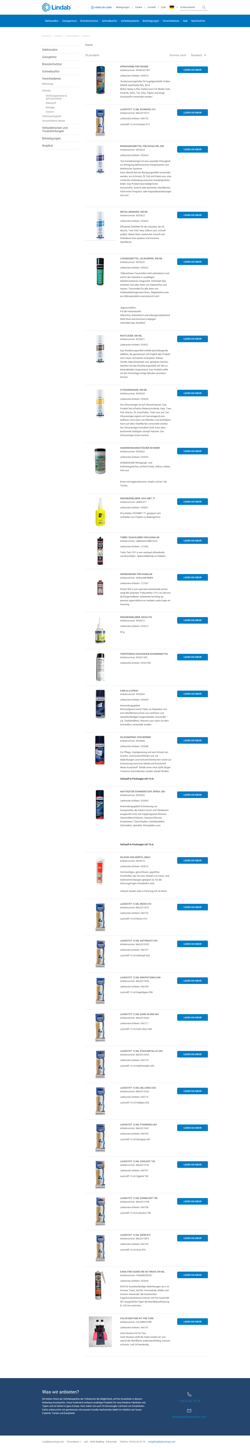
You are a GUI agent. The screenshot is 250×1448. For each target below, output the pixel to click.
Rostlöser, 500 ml (131, 335)
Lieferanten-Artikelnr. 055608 (134, 746)
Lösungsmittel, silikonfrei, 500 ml (141, 258)
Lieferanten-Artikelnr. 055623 (134, 220)
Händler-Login (103, 7)
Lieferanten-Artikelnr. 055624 (134, 155)
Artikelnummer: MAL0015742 (134, 1164)
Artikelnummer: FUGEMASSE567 (136, 1275)
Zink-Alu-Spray (129, 690)
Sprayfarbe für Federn (134, 66)
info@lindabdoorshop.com (189, 1417)
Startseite (46, 36)
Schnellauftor (109, 21)
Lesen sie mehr (193, 69)
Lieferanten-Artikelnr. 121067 (134, 583)
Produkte (59, 36)
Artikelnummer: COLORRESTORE (136, 1321)
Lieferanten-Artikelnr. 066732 (134, 912)
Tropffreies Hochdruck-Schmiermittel (144, 653)
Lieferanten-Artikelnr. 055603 (134, 456)
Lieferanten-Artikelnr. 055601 (134, 507)
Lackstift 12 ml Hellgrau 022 (138, 1087)
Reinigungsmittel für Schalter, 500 (142, 146)
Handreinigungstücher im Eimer (140, 447)
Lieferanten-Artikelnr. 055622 (134, 267)
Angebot (47, 145)
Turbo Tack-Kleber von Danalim (139, 537)
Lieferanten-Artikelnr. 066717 (134, 1023)
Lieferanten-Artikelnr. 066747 (134, 1327)
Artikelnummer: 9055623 (132, 215)
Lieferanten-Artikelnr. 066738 (134, 1207)
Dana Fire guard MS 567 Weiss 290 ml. (142, 1271)
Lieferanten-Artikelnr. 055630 (134, 1280)
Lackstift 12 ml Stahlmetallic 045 (141, 1051)
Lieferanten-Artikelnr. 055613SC (135, 662)
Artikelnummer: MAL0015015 (134, 112)
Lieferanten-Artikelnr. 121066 (134, 546)
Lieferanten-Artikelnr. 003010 (134, 866)
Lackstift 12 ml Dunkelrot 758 (138, 1198)
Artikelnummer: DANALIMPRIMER (136, 577)
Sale (185, 21)
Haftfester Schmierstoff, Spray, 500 (142, 791)
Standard (196, 55)
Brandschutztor (89, 21)
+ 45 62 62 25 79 (189, 1401)
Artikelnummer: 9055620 (132, 393)
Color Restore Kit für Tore (137, 1318)
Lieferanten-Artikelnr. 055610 (134, 75)
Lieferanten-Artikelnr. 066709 (134, 1133)
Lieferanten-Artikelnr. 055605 (134, 800)
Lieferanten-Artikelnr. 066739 (134, 1244)
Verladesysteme (130, 21)
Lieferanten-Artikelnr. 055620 (134, 398)
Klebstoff (51, 103)
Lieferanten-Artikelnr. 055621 (134, 344)
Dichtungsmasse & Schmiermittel (56, 97)
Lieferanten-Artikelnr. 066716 (134, 1096)
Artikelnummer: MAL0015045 (134, 1054)
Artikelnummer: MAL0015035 (134, 944)
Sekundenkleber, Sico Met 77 (137, 498)
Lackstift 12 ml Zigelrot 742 (137, 1161)
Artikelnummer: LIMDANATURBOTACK (139, 540)
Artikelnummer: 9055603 (132, 451)
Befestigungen (151, 21)
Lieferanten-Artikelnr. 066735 (134, 118)
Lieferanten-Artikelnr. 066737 (134, 1170)
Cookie (138, 7)
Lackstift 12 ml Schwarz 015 (137, 109)
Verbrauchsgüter (51, 116)
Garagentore (69, 21)
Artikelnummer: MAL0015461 (134, 1128)
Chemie (46, 90)
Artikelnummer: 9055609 (132, 694)
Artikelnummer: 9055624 (132, 149)
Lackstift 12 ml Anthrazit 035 (138, 940)
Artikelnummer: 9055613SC (134, 657)
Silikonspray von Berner (135, 737)
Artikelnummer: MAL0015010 (134, 907)
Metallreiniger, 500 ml (134, 211)
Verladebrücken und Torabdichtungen (55, 129)
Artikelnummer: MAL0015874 (134, 1238)
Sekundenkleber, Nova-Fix (136, 617)
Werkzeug (47, 83)
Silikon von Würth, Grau (135, 857)
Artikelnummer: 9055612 (132, 620)
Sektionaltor (52, 21)
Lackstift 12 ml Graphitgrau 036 (140, 977)
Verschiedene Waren (53, 120)
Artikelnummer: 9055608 (132, 740)
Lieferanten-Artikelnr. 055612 (134, 626)
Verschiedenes (171, 21)
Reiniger (50, 107)
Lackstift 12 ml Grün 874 (135, 1234)
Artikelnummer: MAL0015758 (134, 1201)
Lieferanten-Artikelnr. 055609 (134, 699)
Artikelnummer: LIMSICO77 (133, 501)
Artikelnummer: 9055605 (132, 795)
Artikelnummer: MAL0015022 (134, 1091)
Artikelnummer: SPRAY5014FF (135, 70)
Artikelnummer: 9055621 (132, 339)
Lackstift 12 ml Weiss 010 (135, 903)
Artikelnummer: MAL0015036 (134, 981)
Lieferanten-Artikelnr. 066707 (134, 949)
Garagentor (49, 57)
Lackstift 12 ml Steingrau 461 (138, 1124)
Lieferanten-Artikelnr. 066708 (134, 986)
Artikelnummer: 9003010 (132, 860)
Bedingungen (123, 7)
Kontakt (152, 7)
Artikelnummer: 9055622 (132, 262)
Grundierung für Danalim (136, 574)
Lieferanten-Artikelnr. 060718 (134, 1060)
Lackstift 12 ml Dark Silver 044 (139, 1014)
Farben (50, 111)
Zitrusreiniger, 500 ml (133, 389)
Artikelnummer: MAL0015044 (134, 1017)
